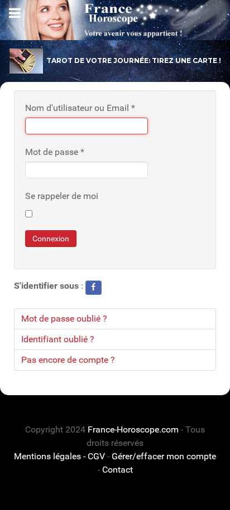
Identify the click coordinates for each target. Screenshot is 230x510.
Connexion (50, 238)
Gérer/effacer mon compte (164, 456)
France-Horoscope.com (133, 429)
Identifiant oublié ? (57, 339)
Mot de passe (54, 152)
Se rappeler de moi (61, 196)
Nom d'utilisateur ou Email (80, 108)
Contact (117, 469)
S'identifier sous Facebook (93, 287)
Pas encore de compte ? (68, 359)
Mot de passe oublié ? (64, 318)
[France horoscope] (115, 20)
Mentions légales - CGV (59, 456)
